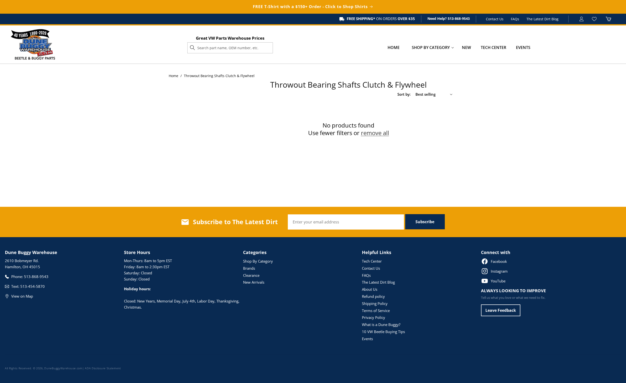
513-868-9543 (458, 18)
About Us (369, 289)
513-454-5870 (32, 286)
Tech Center (372, 261)
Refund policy (373, 296)
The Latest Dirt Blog (542, 19)
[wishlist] (595, 19)
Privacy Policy (373, 317)
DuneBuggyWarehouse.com (63, 368)
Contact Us (494, 19)
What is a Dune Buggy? (381, 324)
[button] (431, 47)
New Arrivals (253, 282)
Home (173, 75)
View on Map (22, 296)
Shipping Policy (375, 303)
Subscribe (424, 221)
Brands (249, 268)
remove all (375, 133)
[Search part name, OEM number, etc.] (192, 47)
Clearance (251, 275)
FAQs (515, 19)
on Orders (381, 18)
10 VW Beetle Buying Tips (383, 331)
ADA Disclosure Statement (103, 368)
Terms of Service (376, 310)
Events (367, 338)
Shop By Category (258, 261)
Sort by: (404, 94)
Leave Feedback (500, 310)
